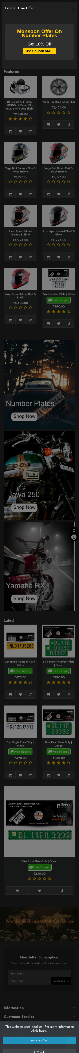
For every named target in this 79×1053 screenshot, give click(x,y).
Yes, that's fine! (39, 1040)
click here (39, 1031)
